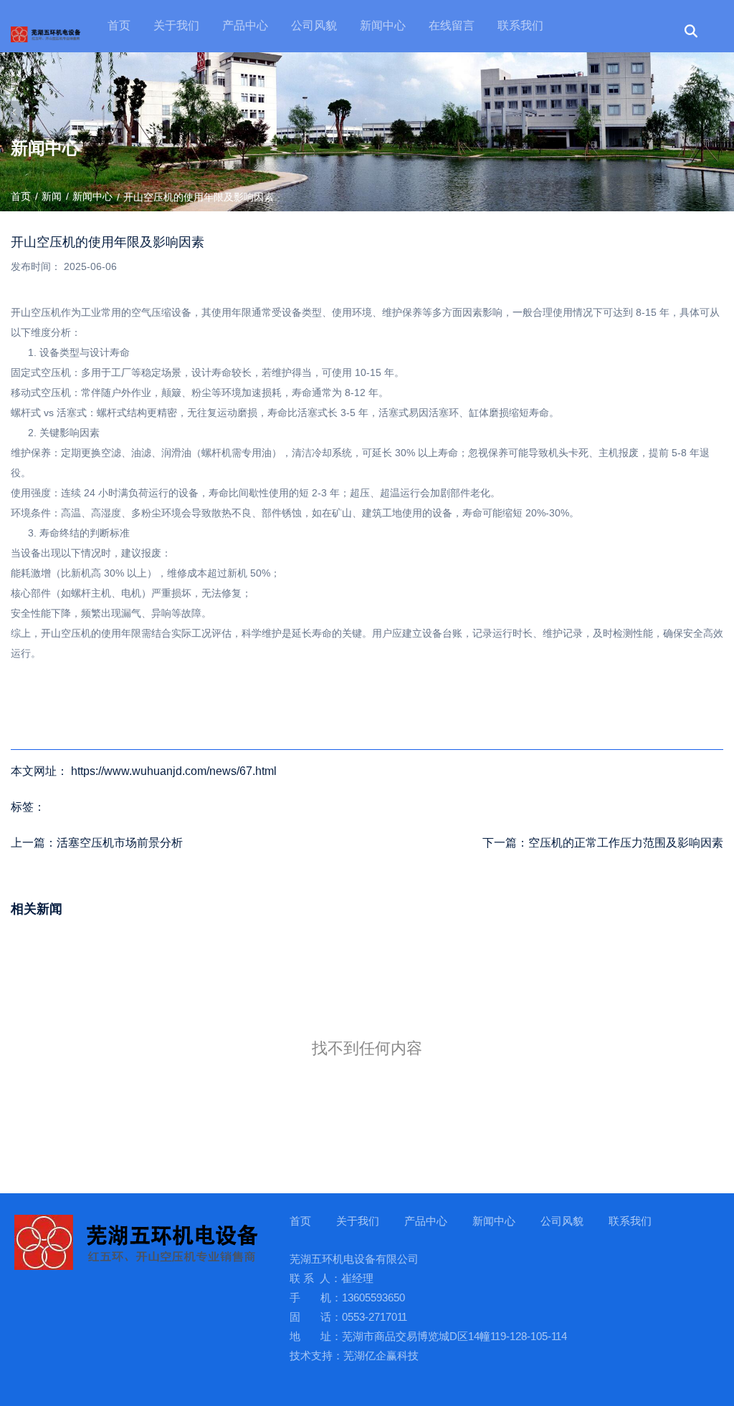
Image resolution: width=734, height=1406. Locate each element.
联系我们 (520, 25)
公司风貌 (314, 25)
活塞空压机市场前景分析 (120, 843)
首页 (119, 25)
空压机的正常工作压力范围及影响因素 (625, 843)
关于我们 (176, 25)
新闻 (52, 196)
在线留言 (452, 25)
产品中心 (245, 25)
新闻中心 (383, 25)
